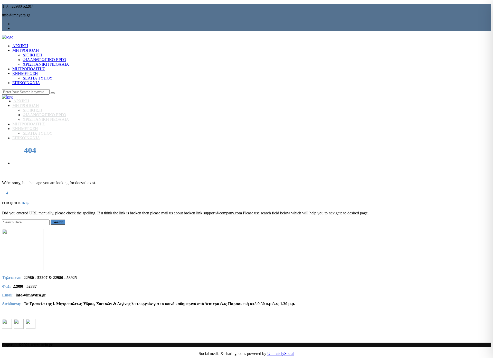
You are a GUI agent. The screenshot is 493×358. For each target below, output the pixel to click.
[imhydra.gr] (7, 37)
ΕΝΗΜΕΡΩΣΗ (25, 73)
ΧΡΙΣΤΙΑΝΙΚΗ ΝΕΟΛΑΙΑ (46, 64)
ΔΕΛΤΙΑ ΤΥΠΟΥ (38, 78)
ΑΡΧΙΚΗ (20, 46)
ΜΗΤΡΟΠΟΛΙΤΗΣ (28, 69)
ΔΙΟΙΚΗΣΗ (32, 55)
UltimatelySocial (280, 353)
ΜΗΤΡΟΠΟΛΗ (25, 50)
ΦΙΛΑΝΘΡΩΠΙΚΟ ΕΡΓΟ (44, 59)
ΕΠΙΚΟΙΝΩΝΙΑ (26, 83)
